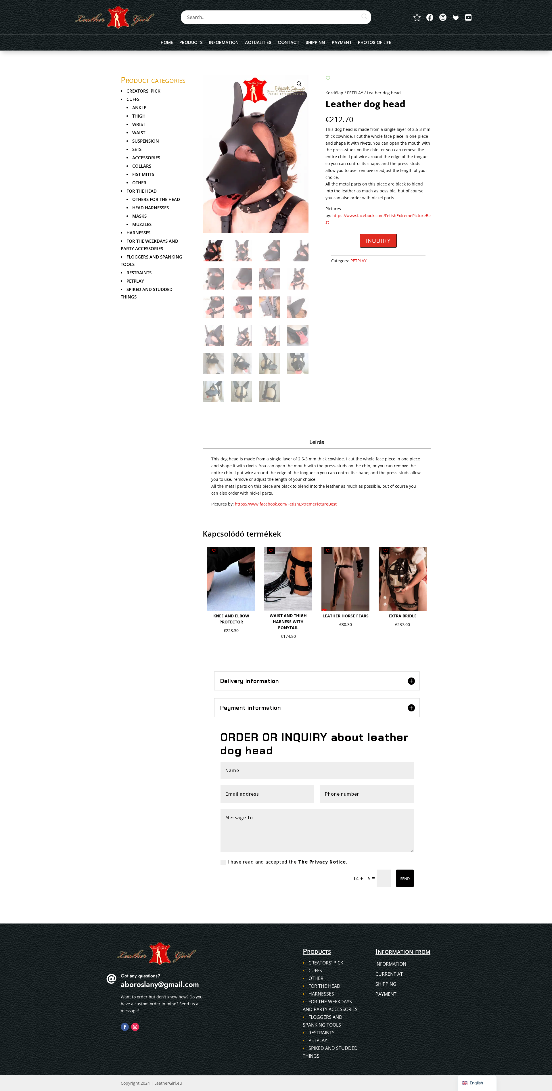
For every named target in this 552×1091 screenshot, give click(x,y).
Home (167, 43)
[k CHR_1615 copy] (455, 17)
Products (191, 43)
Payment (342, 43)
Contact (288, 43)
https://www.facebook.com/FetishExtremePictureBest (286, 504)
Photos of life (374, 43)
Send (405, 878)
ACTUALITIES (258, 43)
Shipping (315, 43)
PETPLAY (355, 92)
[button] (299, 84)
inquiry (378, 240)
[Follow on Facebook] (125, 1027)
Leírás (316, 442)
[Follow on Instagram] (135, 1027)
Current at (389, 974)
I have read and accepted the (287, 861)
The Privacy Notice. (323, 861)
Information (224, 43)
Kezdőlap (334, 92)
